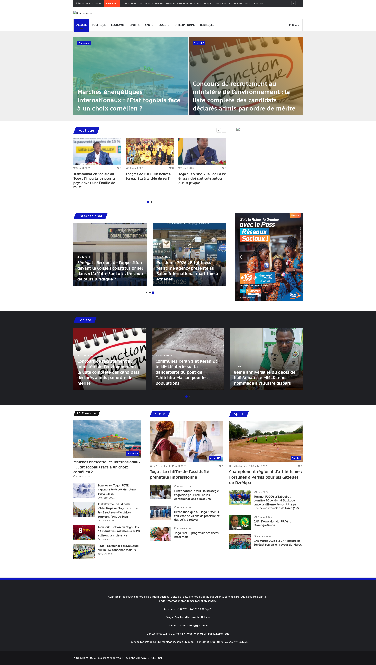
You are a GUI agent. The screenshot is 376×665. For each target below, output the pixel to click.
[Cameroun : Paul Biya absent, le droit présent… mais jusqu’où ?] (110, 254)
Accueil (81, 25)
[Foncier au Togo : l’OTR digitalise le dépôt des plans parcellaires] (84, 490)
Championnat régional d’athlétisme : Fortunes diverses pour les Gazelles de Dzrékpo (265, 477)
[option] (188, 76)
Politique (99, 25)
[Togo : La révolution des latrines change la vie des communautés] (109, 359)
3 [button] (153, 292)
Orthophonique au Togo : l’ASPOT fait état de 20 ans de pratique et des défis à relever (197, 515)
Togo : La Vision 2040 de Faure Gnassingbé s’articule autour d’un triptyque (202, 178)
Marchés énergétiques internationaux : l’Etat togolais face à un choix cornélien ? (128, 100)
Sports (135, 25)
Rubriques (207, 25)
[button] (241, 257)
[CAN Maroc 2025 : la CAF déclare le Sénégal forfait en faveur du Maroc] (240, 541)
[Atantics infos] (83, 13)
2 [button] (151, 202)
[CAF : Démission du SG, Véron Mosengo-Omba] (240, 522)
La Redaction (160, 466)
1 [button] (148, 202)
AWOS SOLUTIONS (152, 657)
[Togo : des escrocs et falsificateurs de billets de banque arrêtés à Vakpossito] (266, 359)
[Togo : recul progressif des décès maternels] (160, 534)
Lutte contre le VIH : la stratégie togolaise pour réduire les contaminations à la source (196, 494)
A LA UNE (199, 43)
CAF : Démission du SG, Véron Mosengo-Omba (273, 523)
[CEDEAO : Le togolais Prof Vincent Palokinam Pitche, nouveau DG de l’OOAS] (189, 254)
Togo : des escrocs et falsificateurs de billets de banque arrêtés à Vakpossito (262, 378)
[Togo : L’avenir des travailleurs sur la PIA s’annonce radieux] (84, 551)
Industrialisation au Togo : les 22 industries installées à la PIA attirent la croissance (119, 531)
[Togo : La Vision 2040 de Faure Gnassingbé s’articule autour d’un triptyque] (202, 151)
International (185, 25)
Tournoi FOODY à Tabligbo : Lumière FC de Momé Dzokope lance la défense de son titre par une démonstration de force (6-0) (276, 502)
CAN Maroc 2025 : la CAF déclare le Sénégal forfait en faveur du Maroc (278, 542)
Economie (117, 25)
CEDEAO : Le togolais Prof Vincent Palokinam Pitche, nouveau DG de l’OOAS (182, 274)
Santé (149, 25)
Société (164, 25)
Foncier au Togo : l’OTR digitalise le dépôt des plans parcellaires (117, 489)
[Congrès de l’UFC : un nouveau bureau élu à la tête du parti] (150, 151)
